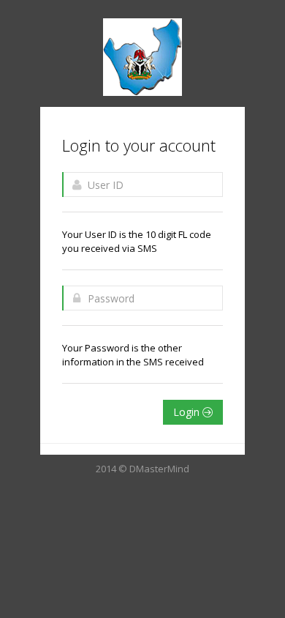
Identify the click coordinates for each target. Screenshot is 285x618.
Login (187, 412)
